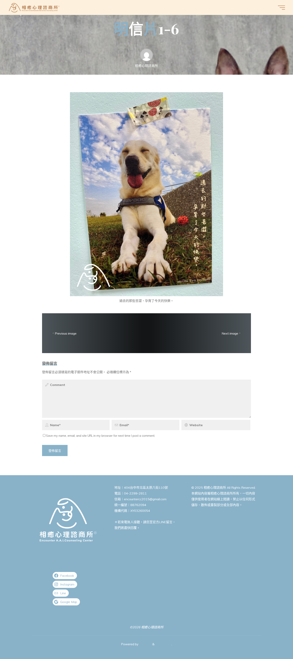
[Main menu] (281, 8)
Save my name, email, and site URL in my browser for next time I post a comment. (100, 436)
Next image (230, 333)
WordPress (163, 644)
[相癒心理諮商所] (34, 7)
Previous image (66, 333)
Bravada (145, 644)
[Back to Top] (277, 643)
